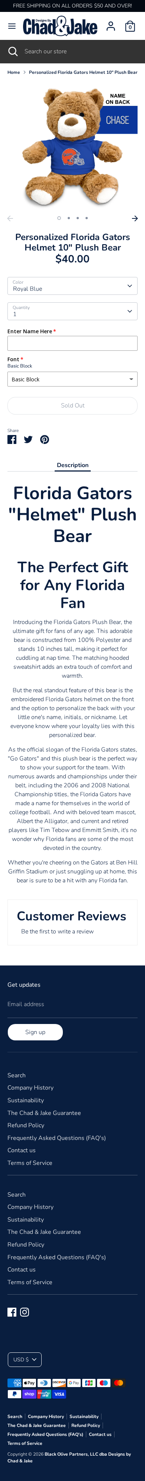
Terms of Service (29, 1163)
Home (13, 72)
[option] (72, 146)
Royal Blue (27, 289)
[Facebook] (11, 1312)
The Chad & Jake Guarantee (44, 1113)
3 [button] (78, 218)
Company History (30, 1088)
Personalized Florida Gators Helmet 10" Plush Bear (83, 72)
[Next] (135, 218)
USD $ (21, 1359)
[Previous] (10, 218)
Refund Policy (25, 1125)
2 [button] (69, 218)
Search (16, 1075)
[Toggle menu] (11, 26)
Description (72, 465)
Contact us (21, 1150)
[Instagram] (24, 1312)
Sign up (35, 1032)
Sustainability (25, 1100)
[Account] (110, 23)
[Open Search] (12, 51)
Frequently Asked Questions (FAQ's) (56, 1138)
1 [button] (59, 218)
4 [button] (87, 218)
